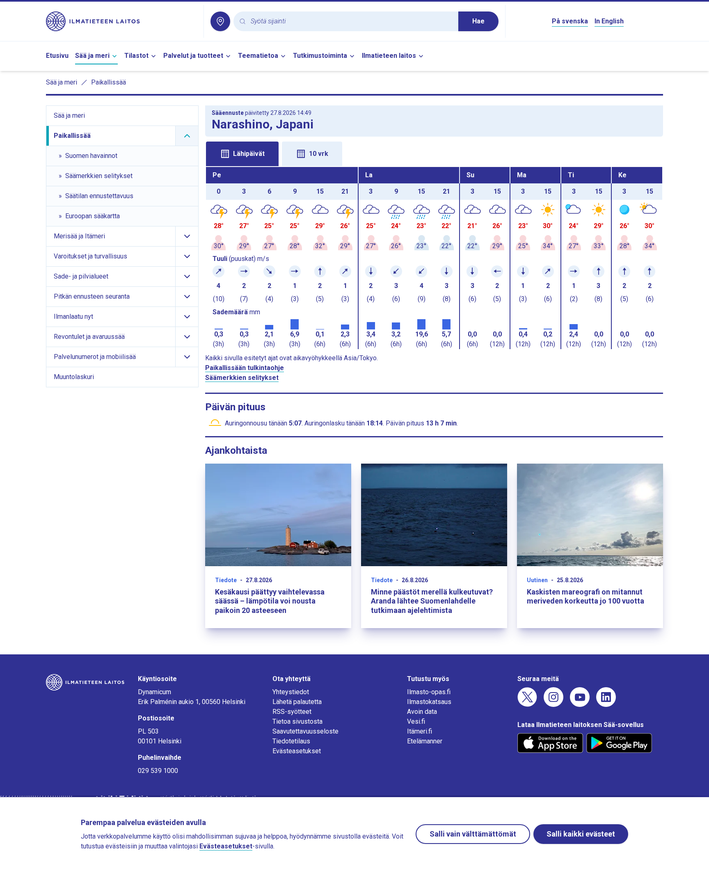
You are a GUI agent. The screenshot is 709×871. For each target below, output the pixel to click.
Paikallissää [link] (108, 82)
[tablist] (434, 153)
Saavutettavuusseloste (305, 731)
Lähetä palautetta (297, 702)
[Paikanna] (220, 21)
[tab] (242, 154)
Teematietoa (258, 55)
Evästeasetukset (296, 751)
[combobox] (351, 21)
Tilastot (136, 55)
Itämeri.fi (419, 731)
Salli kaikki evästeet (581, 834)
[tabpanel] (434, 258)
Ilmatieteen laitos (389, 55)
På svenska (570, 21)
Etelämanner (424, 741)
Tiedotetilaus (291, 741)
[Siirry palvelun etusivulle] (121, 21)
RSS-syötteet (291, 712)
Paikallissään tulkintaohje (244, 368)
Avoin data (422, 712)
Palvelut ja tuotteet (193, 55)
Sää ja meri (92, 55)
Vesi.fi (416, 721)
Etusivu (57, 55)
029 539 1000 (158, 771)
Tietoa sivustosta (297, 721)
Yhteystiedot (290, 692)
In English (609, 21)
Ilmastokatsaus (429, 702)
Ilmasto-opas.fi (429, 692)
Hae (478, 21)
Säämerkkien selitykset (242, 378)
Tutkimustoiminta (320, 55)
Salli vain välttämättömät (473, 834)
